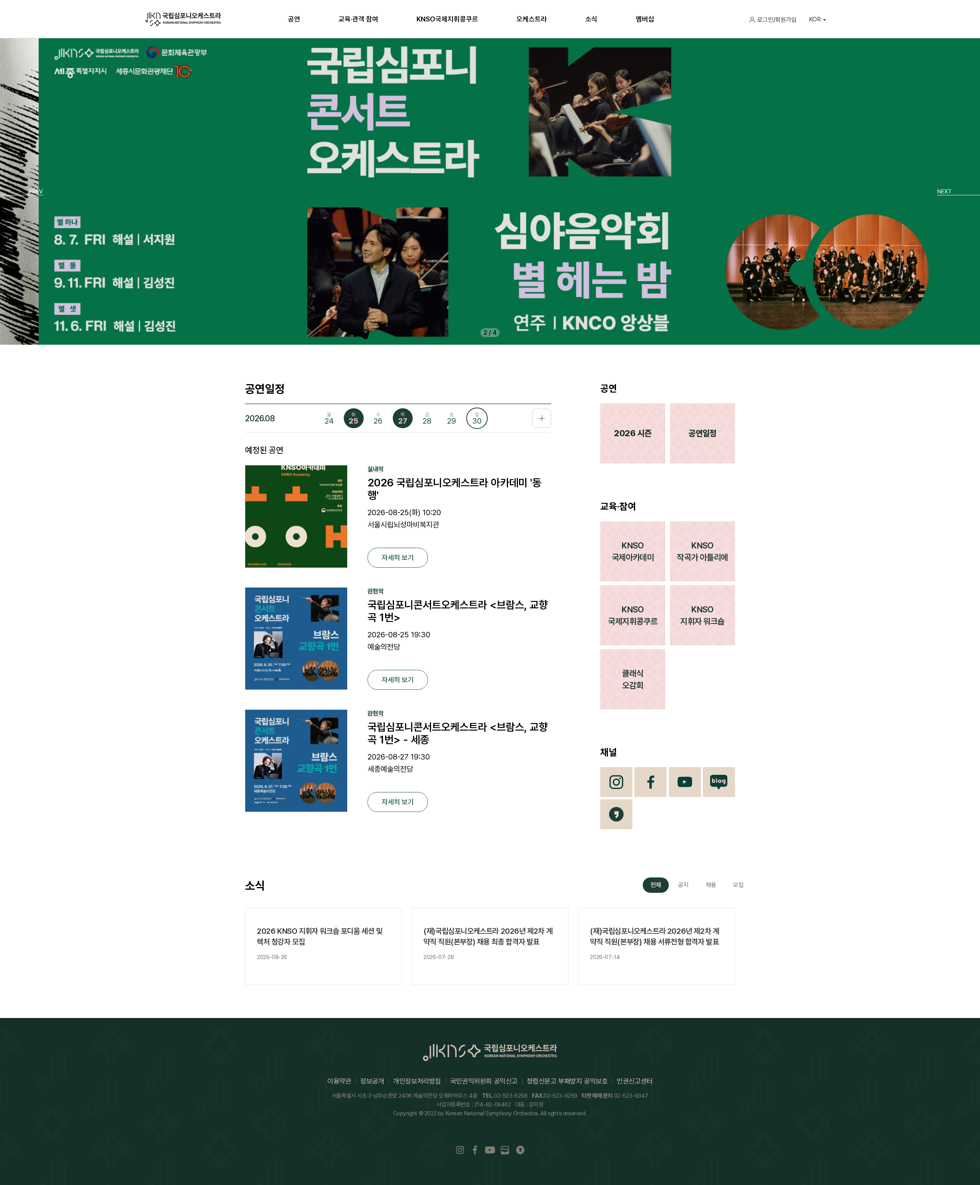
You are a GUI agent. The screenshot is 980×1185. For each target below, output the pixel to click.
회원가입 (786, 19)
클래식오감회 (632, 679)
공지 (683, 885)
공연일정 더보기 (541, 418)
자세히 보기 (398, 557)
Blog (719, 782)
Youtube (685, 782)
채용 (711, 885)
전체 (655, 885)
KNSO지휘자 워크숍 (702, 615)
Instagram (616, 782)
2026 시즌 (632, 433)
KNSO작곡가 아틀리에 (702, 551)
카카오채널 (616, 814)
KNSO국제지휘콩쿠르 (632, 615)
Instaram (460, 1150)
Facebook (650, 782)
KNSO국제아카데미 (633, 551)
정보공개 (372, 1081)
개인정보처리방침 (417, 1081)
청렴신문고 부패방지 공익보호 (567, 1081)
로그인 (765, 19)
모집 (738, 885)
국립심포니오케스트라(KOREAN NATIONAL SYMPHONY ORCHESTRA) (183, 19)
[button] (21, 191)
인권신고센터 (635, 1081)
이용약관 (339, 1081)
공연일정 (702, 433)
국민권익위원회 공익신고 (484, 1081)
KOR (815, 19)
